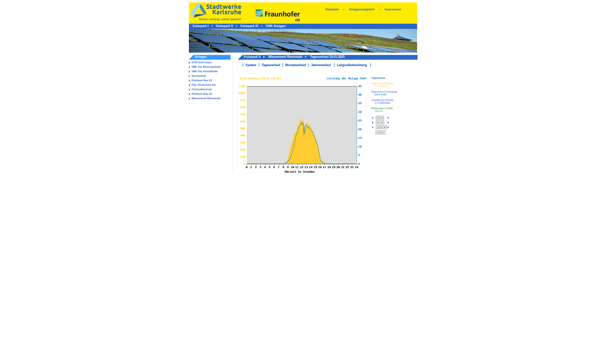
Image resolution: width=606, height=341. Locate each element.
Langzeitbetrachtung (352, 65)
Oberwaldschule (202, 89)
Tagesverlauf (271, 65)
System (250, 65)
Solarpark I (200, 26)
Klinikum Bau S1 (202, 80)
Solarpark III (249, 26)
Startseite (332, 9)
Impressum (393, 9)
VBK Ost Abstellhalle (205, 71)
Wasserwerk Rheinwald (206, 98)
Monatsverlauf (295, 65)
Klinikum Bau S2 (202, 93)
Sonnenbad (199, 75)
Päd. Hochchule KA (204, 84)
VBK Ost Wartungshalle (206, 66)
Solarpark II (224, 26)
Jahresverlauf (321, 65)
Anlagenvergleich (361, 9)
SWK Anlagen (276, 26)
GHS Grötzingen (202, 62)
